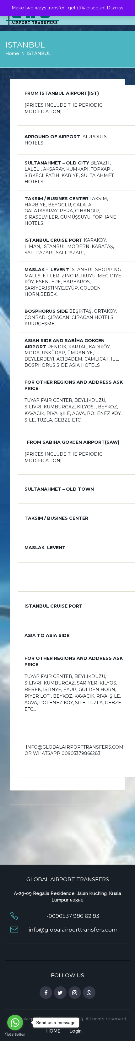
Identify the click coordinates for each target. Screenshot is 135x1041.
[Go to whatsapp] (15, 1022)
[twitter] (60, 992)
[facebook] (46, 992)
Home (12, 53)
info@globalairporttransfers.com (73, 930)
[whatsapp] (89, 992)
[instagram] (74, 992)
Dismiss (115, 8)
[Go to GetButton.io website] (15, 1035)
